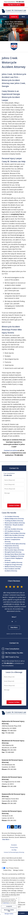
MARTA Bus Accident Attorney (14, 535)
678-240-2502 (11, 820)
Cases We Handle (9, 512)
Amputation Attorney (12, 546)
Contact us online (10, 450)
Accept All (9, 906)
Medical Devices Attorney (13, 566)
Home (4, 16)
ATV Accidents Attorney (12, 531)
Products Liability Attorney (13, 562)
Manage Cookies (18, 870)
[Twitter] (12, 826)
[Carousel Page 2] (16, 621)
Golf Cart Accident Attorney (14, 529)
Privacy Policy (14, 847)
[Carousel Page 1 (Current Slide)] (12, 621)
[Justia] (19, 826)
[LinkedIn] (15, 826)
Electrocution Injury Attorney (14, 550)
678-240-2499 (11, 769)
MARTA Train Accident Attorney (15, 533)
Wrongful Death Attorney (13, 552)
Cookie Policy (7, 870)
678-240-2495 (11, 803)
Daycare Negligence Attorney (14, 556)
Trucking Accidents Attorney (14, 521)
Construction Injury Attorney (14, 537)
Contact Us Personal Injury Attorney (14, 852)
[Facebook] (8, 826)
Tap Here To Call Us (14, 5)
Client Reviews (14, 581)
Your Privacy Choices (12, 868)
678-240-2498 (11, 786)
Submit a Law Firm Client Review (14, 633)
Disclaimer (14, 845)
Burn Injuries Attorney (12, 548)
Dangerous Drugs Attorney (13, 564)
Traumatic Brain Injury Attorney (15, 544)
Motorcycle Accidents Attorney (15, 523)
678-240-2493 (11, 750)
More (23, 16)
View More (14, 627)
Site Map (14, 850)
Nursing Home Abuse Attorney (14, 554)
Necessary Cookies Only (9, 910)
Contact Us (14, 16)
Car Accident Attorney (12, 516)
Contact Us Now (14, 505)
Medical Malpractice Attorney (14, 518)
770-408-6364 (11, 731)
